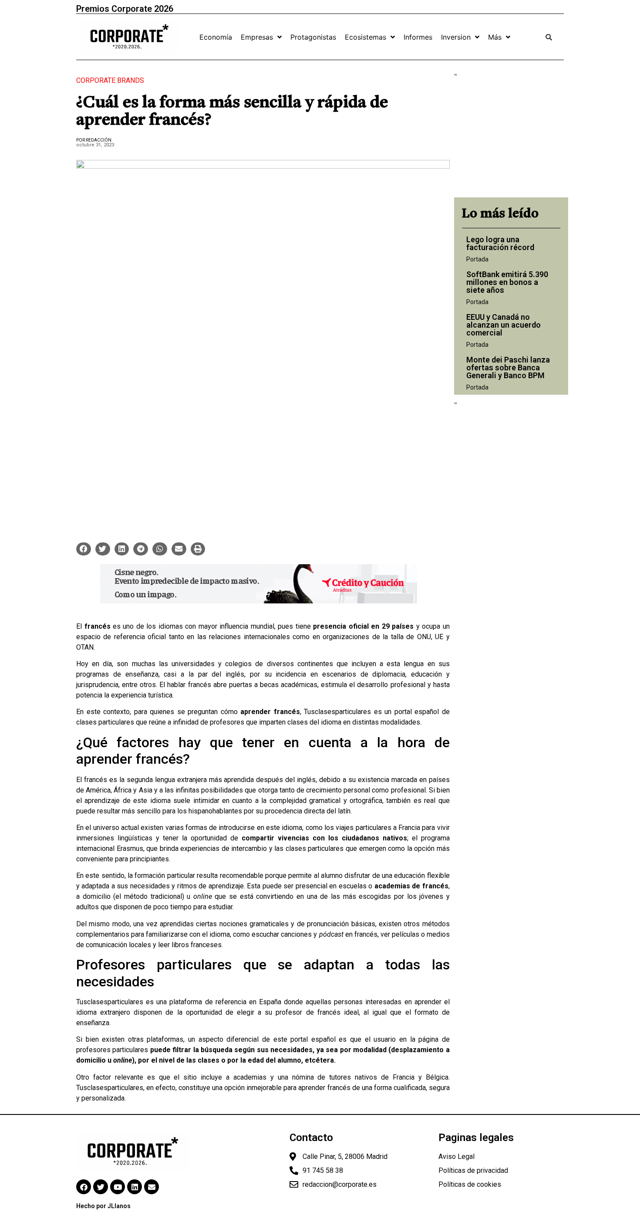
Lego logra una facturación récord (500, 243)
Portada (477, 259)
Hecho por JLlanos (103, 1205)
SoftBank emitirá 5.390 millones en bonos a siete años (507, 282)
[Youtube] (117, 1186)
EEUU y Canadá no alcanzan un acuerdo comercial (503, 324)
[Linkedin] (134, 1186)
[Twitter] (100, 1186)
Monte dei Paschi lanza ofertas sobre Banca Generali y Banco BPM (508, 367)
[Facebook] (83, 1186)
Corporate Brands (110, 80)
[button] (83, 548)
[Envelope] (151, 1186)
